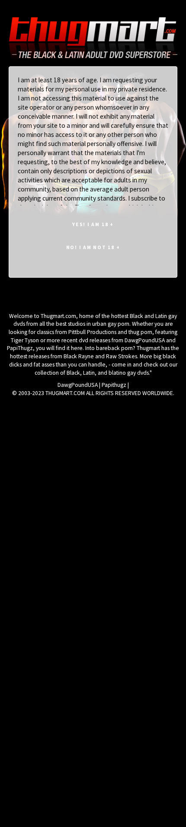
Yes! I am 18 (93, 224)
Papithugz (114, 385)
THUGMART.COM (65, 393)
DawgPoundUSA (78, 385)
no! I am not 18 (93, 247)
